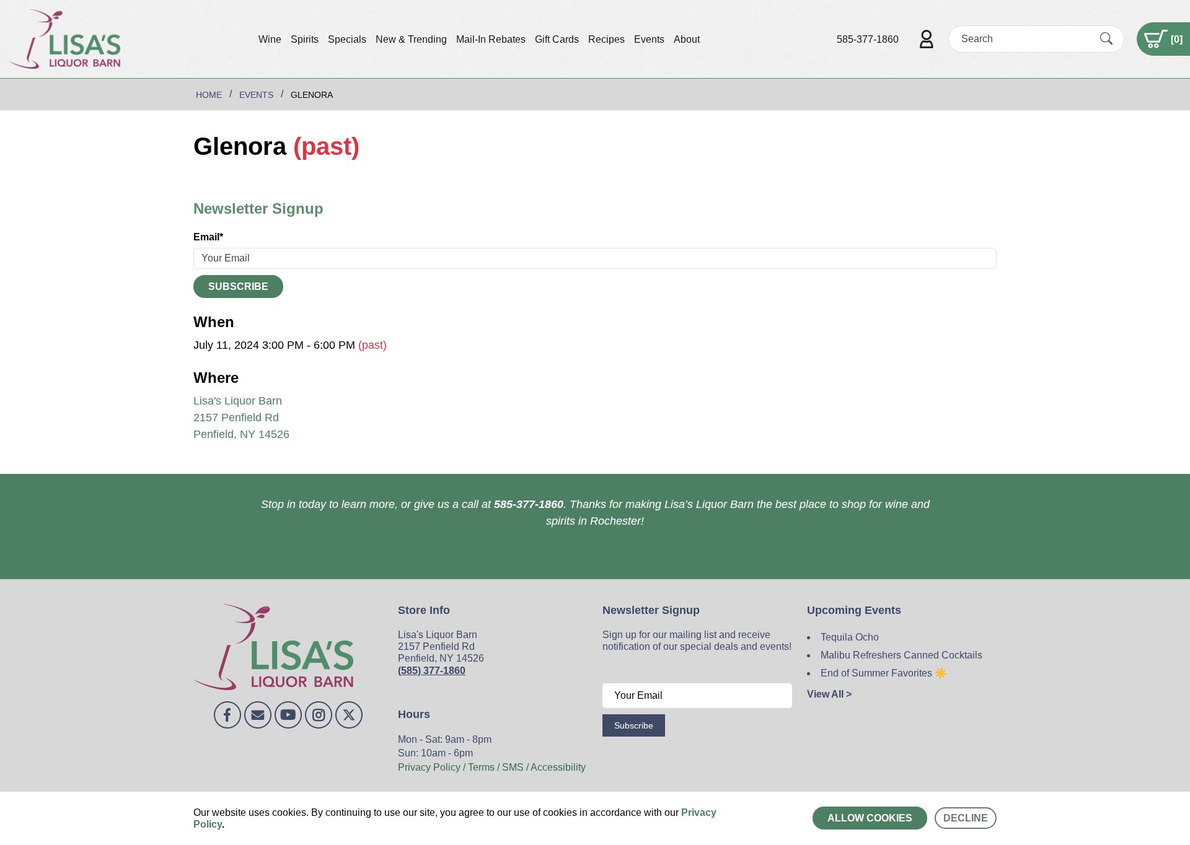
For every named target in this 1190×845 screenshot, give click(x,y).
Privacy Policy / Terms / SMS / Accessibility (492, 767)
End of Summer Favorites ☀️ (884, 673)
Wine (269, 39)
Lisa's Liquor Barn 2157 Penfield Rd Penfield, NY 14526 (241, 417)
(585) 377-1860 (431, 670)
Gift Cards (557, 39)
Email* (208, 237)
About (687, 39)
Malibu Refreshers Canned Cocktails (901, 655)
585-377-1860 (868, 39)
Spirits (305, 39)
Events (649, 39)
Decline (965, 818)
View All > (829, 694)
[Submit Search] (1106, 39)
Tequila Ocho (850, 637)
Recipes (606, 39)
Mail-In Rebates (491, 39)
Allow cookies (869, 818)
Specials (347, 39)
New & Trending (411, 39)
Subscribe (238, 286)
